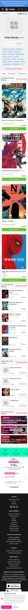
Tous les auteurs (14, 530)
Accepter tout (6, 607)
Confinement (5, 13)
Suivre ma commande (14, 564)
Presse (14, 501)
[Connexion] (25, 9)
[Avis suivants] (26, 478)
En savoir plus (20, 5)
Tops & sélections (14, 526)
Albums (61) (21, 73)
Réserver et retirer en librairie (14, 568)
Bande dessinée (14, 516)
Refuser (16, 607)
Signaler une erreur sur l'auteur (14, 68)
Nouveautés (14, 524)
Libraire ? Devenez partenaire (14, 551)
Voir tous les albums (21, 79)
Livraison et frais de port (14, 561)
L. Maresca (11, 123)
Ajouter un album (14, 543)
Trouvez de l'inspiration (14, 514)
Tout (3, 73)
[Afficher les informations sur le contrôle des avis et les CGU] (23, 467)
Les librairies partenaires (14, 553)
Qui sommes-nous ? (14, 499)
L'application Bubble (14, 537)
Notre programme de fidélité (14, 541)
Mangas (14, 520)
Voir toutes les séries (21, 285)
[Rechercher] (18, 9)
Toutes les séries (14, 528)
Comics (14, 518)
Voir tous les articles (21, 413)
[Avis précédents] (2, 478)
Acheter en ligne (14, 566)
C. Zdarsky (5, 123)
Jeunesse (14, 522)
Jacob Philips (11, 224)
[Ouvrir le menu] (2, 9)
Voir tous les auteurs (21, 362)
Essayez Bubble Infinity (14, 539)
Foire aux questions (14, 559)
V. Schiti (10, 174)
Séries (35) (11, 73)
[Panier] (22, 9)
